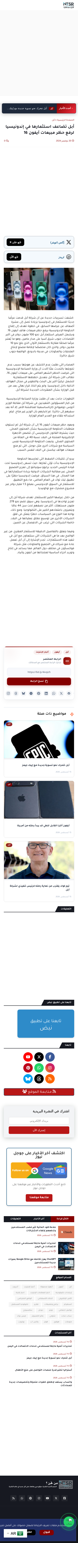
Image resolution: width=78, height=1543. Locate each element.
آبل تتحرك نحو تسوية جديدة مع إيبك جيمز (49, 1358)
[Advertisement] (39, 53)
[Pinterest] (39, 693)
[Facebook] (69, 693)
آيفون (57, 652)
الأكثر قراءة (63, 1219)
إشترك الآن (39, 1130)
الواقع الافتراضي (24, 1299)
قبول (46, 1532)
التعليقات (15, 1219)
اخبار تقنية (20, 1293)
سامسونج (27, 1310)
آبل (53, 120)
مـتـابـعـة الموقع (40, 1092)
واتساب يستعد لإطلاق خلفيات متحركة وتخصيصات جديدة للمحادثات (40, 1384)
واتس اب (34, 1322)
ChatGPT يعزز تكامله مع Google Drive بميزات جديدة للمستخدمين (32, 1261)
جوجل (40, 1310)
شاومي (52, 1316)
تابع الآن (14, 257)
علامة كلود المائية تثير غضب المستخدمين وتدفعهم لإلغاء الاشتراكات (33, 1229)
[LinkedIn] (46, 693)
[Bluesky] (23, 693)
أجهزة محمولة (47, 1287)
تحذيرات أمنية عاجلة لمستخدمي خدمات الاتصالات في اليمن (34, 1245)
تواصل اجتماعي (65, 1310)
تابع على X (15, 242)
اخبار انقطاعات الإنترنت (40, 1293)
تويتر (51, 1310)
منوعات (68, 1322)
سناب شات (66, 1316)
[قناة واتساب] (69, 1521)
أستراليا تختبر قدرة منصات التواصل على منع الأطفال (43, 1370)
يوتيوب (21, 1322)
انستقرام (68, 1304)
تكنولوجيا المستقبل (19, 1304)
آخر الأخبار (39, 1219)
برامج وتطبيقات (51, 1304)
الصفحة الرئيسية (65, 120)
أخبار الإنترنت (42, 652)
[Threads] (16, 693)
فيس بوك (21, 1316)
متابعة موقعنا (39, 1197)
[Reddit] (31, 693)
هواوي (56, 1322)
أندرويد (15, 1287)
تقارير (36, 1304)
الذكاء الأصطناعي (45, 1299)
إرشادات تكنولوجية (64, 1293)
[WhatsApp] (54, 693)
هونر (46, 1322)
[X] (61, 693)
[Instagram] (8, 693)
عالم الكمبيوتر (38, 1316)
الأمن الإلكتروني (65, 1299)
